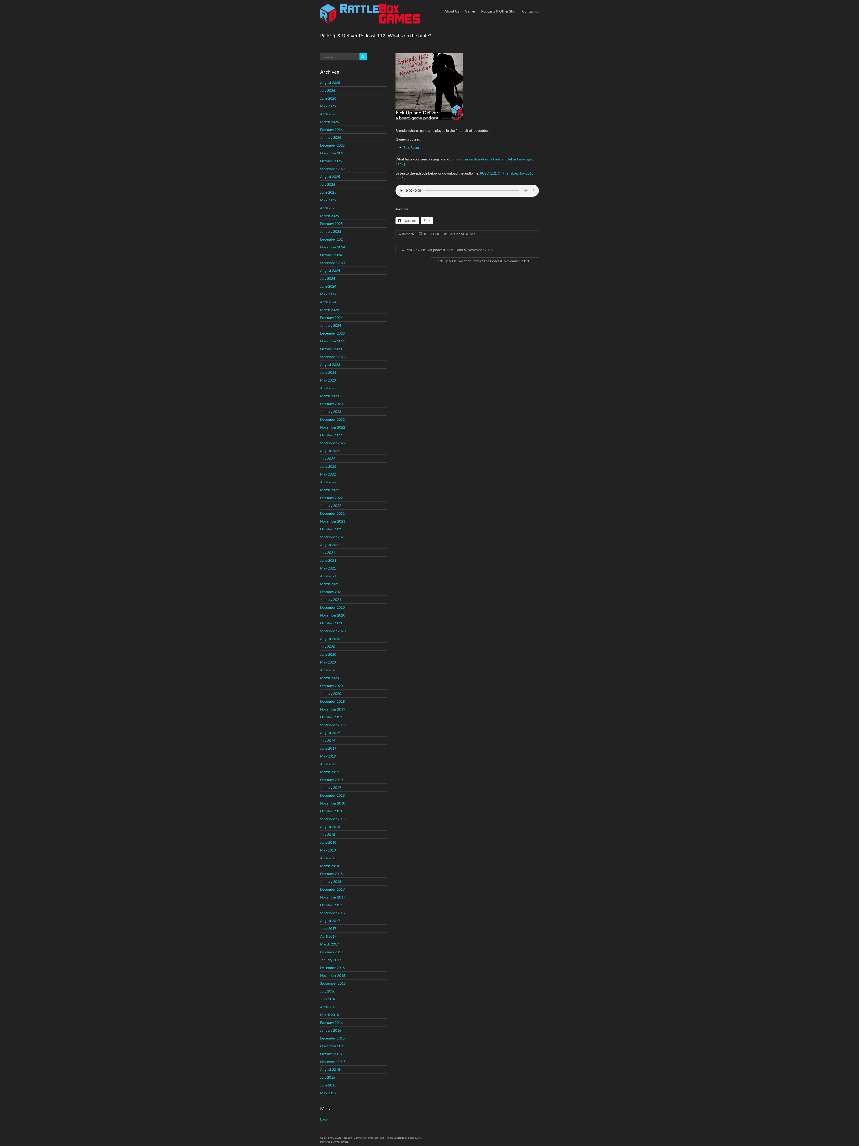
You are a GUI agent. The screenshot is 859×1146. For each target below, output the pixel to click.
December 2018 (332, 795)
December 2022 (332, 419)
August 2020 (330, 638)
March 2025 (329, 215)
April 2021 (328, 576)
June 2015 (328, 1085)
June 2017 (328, 928)
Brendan (408, 234)
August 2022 (330, 450)
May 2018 (328, 850)
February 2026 (331, 129)
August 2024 (330, 270)
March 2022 (329, 490)
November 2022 (332, 427)
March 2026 (329, 122)
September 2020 (333, 631)
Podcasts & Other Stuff (499, 11)
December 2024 (332, 239)
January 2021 (330, 599)
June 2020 (328, 654)
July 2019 (327, 740)
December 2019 (332, 701)
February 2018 (331, 873)
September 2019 (333, 725)
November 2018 (332, 803)
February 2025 (331, 223)
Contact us (530, 11)
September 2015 (333, 1061)
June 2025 (328, 192)
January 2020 (330, 693)
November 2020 (332, 615)
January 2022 (330, 505)
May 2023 (328, 380)
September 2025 (333, 168)
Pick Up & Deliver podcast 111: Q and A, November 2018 (447, 250)
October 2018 (331, 811)
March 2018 (329, 866)
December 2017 (332, 889)
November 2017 (332, 897)
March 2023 (329, 396)
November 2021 (332, 521)
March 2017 (329, 944)
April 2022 (328, 482)
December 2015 (332, 1038)
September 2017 (333, 913)
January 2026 (330, 137)
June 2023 (328, 372)
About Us (451, 11)
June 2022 (328, 466)
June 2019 (328, 748)
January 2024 (330, 325)
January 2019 (330, 787)
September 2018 (333, 819)
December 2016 (332, 967)
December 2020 (332, 607)
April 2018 (328, 858)
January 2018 (330, 881)
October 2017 (331, 905)
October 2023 (331, 349)
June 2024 (328, 286)
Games (470, 11)
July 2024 (327, 278)
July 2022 (327, 458)
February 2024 (331, 317)
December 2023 (332, 333)
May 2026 (328, 106)
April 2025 (328, 208)
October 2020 (331, 623)
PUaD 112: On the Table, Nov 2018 (507, 173)
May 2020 (328, 662)
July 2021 (327, 552)
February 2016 (331, 1022)
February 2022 (331, 497)
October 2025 (331, 161)
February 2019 (331, 779)
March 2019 (329, 772)
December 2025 (332, 145)
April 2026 (328, 114)
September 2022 (333, 443)
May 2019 (328, 756)
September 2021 (333, 537)
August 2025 (330, 176)
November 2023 (332, 341)
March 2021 (329, 584)
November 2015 (332, 1046)
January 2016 (330, 1030)
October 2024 (331, 255)
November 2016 (332, 975)
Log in (324, 1119)
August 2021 (330, 544)
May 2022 (328, 474)
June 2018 (328, 842)
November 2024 (332, 247)
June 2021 (328, 560)
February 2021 (331, 591)
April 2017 (328, 936)
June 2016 (328, 999)
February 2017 (331, 952)
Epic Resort (412, 147)
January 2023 (330, 411)
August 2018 (330, 826)
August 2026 (330, 82)
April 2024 (328, 302)
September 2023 (333, 356)
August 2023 (330, 364)
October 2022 (331, 435)
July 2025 (327, 184)
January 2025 (330, 231)
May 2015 (328, 1093)
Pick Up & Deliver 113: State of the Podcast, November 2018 (484, 261)
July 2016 (327, 991)
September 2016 (333, 983)
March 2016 (329, 1014)
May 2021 (328, 568)
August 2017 (330, 920)
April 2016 (328, 1007)
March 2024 (329, 309)
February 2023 (331, 403)
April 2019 (328, 764)
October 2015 (331, 1054)
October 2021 (331, 529)
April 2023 (328, 388)
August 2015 (330, 1069)
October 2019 (331, 717)
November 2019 (332, 709)
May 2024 (328, 294)
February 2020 (331, 685)
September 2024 (333, 262)
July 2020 (327, 646)
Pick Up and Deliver (461, 234)
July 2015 (327, 1077)
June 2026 (328, 98)
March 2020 (329, 678)
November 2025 (332, 153)
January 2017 (330, 960)
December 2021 (332, 513)
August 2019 (330, 732)
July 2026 (327, 90)
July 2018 (327, 834)
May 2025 (328, 200)
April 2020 (328, 670)
